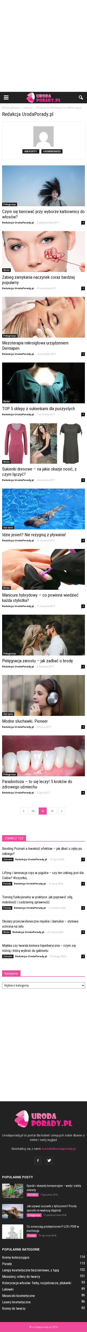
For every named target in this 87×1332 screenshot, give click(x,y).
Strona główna (10, 107)
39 (32, 811)
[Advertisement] (43, 46)
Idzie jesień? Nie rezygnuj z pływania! (34, 534)
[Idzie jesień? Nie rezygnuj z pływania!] (43, 509)
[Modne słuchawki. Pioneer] (43, 695)
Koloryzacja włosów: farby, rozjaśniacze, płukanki (36, 1283)
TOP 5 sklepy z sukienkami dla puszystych (38, 408)
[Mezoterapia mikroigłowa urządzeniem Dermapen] (43, 317)
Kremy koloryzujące (15, 1257)
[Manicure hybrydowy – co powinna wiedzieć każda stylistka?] (43, 569)
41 (52, 811)
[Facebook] (38, 1160)
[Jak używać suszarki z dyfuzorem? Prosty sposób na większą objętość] (12, 1211)
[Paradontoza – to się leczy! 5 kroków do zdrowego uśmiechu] (43, 755)
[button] (81, 97)
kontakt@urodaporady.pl (59, 1149)
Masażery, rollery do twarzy (21, 1276)
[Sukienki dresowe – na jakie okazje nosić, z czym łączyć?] (43, 443)
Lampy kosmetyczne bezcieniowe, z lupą (30, 1270)
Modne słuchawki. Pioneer (25, 721)
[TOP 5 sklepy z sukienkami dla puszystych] (43, 382)
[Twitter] (49, 1160)
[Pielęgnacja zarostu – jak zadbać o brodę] (43, 635)
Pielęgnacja (9, 204)
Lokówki (8, 1289)
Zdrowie (7, 859)
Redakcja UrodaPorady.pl (18, 222)
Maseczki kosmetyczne (18, 1296)
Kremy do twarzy (14, 1308)
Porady (7, 883)
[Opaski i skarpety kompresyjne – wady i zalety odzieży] (12, 1191)
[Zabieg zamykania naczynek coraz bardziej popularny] (43, 251)
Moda (6, 270)
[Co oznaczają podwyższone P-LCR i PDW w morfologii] (12, 1231)
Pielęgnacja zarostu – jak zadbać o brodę (37, 660)
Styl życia (8, 527)
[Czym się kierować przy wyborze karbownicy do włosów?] (43, 185)
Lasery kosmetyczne (16, 1302)
